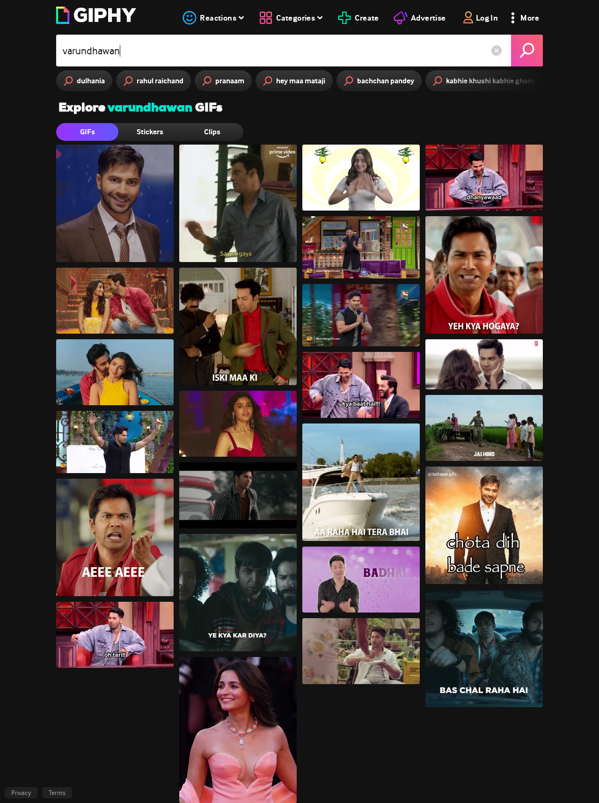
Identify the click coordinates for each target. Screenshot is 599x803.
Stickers (150, 131)
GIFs (87, 131)
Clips (212, 131)
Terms (57, 792)
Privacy (21, 792)
